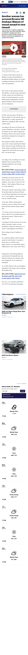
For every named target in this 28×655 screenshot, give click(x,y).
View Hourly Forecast (8, 396)
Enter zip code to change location (9, 388)
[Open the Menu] (2, 1)
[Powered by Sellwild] (24, 383)
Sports (5, 12)
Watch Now (23, 1)
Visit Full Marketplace (21, 294)
